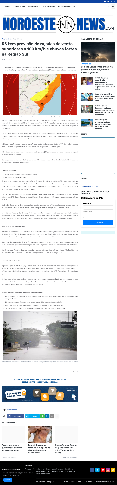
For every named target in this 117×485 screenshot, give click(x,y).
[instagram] (108, 470)
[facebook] (105, 1)
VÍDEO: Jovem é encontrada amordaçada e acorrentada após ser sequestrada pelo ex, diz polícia (105, 83)
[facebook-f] (92, 470)
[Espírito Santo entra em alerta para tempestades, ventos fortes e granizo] (98, 52)
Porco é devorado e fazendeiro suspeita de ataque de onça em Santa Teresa (39, 449)
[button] (108, 6)
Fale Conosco (88, 482)
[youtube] (111, 1)
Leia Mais (16, 475)
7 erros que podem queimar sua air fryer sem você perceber (12, 447)
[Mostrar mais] (57, 416)
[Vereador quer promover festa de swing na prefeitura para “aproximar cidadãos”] (87, 123)
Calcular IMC (98, 222)
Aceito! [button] (7, 480)
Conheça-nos (76, 482)
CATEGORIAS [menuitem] (48, 6)
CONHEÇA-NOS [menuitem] (19, 6)
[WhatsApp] (42, 416)
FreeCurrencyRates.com (90, 186)
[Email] (52, 416)
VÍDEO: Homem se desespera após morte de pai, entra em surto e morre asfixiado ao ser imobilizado (104, 110)
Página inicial (6, 39)
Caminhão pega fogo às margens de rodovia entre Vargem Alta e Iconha (66, 449)
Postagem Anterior (9, 457)
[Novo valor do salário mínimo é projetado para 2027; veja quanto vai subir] (87, 97)
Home (66, 482)
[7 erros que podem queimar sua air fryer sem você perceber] (13, 434)
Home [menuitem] (7, 6)
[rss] (114, 1)
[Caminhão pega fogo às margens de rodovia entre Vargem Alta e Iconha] (66, 434)
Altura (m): (87, 212)
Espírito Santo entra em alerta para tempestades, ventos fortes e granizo (97, 69)
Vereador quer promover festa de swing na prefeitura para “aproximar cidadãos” (103, 124)
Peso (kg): (87, 203)
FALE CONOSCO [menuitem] (34, 6)
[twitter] (108, 1)
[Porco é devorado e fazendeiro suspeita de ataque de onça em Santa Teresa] (40, 434)
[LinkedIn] (47, 416)
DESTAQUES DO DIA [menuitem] (66, 6)
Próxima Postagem (70, 457)
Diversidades (17, 39)
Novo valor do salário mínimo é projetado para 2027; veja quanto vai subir (105, 97)
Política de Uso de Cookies (105, 482)
